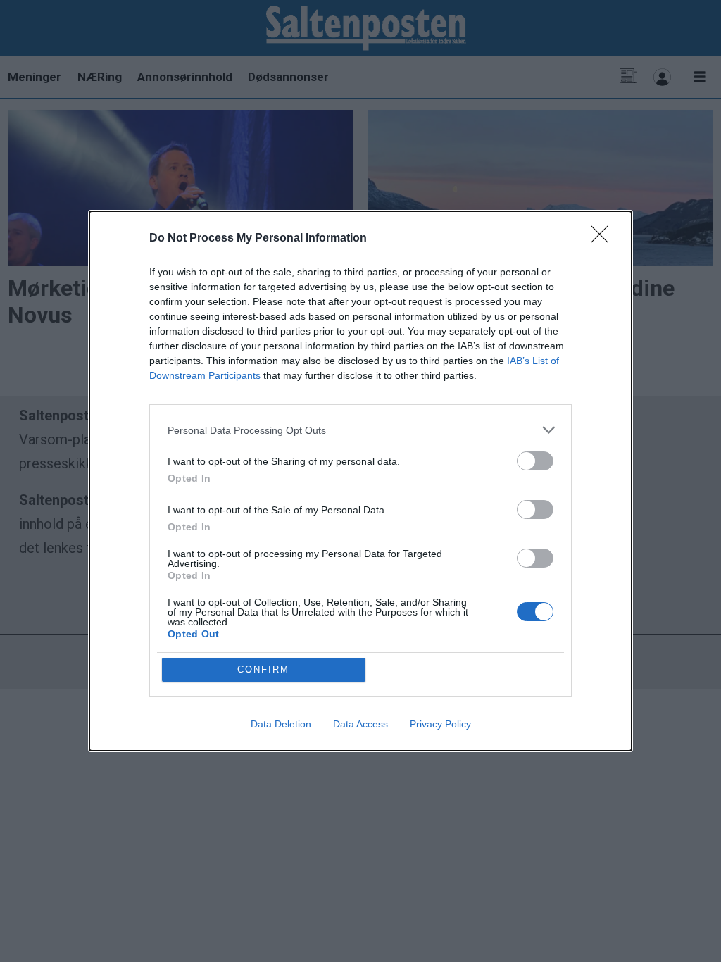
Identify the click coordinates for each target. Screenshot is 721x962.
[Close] (604, 238)
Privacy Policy (440, 724)
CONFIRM (263, 669)
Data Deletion (281, 724)
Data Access (360, 724)
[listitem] (360, 430)
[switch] (535, 460)
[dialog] (360, 481)
